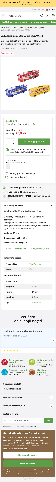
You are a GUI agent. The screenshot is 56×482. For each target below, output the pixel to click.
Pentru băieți (19, 28)
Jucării (8, 28)
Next (53, 340)
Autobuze (36, 302)
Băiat (31, 269)
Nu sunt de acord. (28, 455)
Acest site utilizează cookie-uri (15, 448)
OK (48, 420)
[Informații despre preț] (13, 134)
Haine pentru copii (38, 22)
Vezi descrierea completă (13, 48)
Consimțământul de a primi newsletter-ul (19, 427)
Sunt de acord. (28, 463)
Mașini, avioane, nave (35, 28)
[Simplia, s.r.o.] (28, 478)
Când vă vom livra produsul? (19, 124)
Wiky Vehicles (35, 264)
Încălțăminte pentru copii (14, 22)
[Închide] (54, 3)
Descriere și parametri (13, 205)
